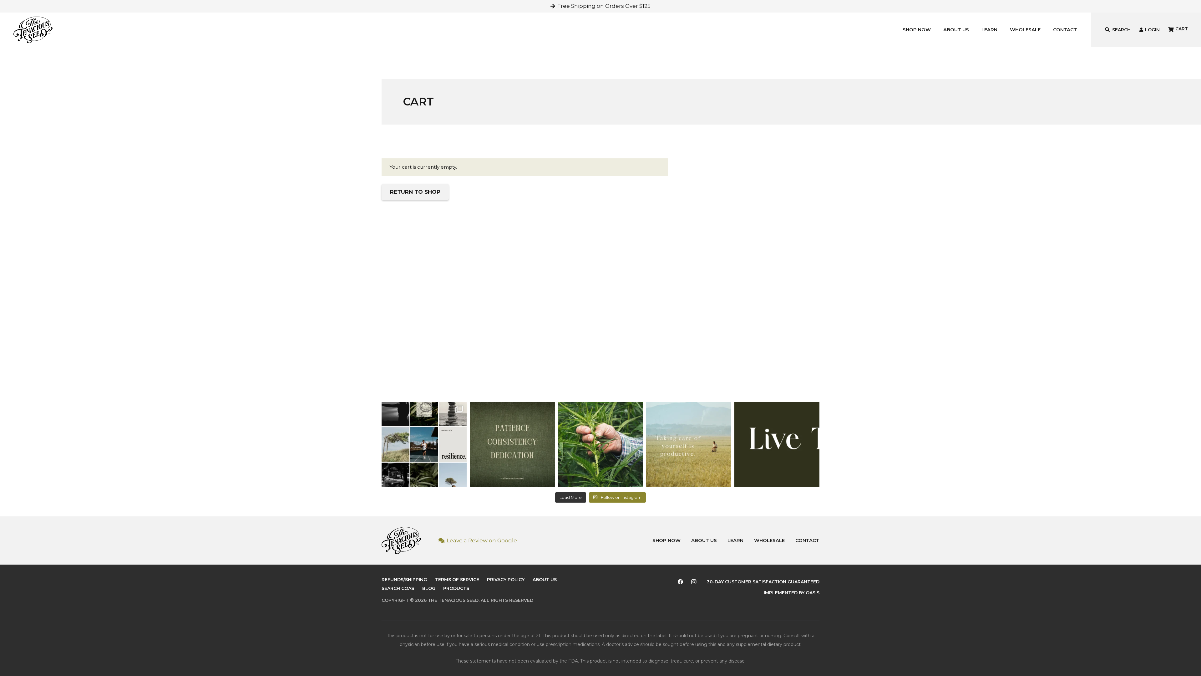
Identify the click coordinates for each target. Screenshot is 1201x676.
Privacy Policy (505, 579)
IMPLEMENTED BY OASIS (791, 593)
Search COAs (398, 588)
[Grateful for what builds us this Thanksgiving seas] (424, 444)
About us (704, 540)
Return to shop (415, 192)
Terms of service (457, 579)
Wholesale (769, 540)
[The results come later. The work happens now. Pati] (512, 444)
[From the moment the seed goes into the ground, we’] (600, 444)
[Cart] (1176, 30)
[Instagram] (694, 582)
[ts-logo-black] (33, 30)
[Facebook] (680, 582)
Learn (735, 540)
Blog (428, 588)
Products (456, 588)
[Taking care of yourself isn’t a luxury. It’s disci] (688, 444)
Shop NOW (666, 540)
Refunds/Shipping (404, 579)
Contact (807, 540)
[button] (933, 30)
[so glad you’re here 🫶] (776, 444)
